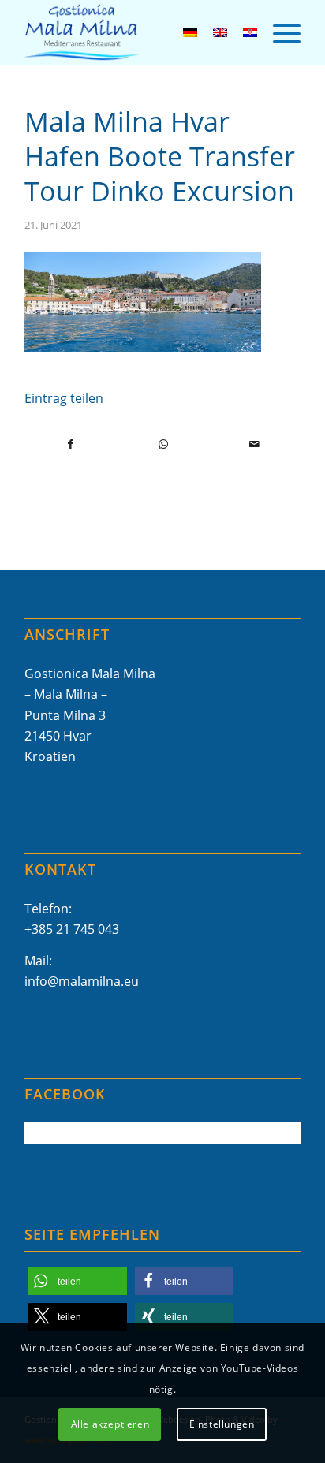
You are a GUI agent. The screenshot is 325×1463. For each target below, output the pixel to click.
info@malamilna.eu (81, 981)
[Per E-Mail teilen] (254, 444)
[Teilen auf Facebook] (71, 444)
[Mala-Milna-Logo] (134, 32)
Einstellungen (222, 1424)
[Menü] (279, 32)
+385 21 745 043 (71, 929)
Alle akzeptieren (110, 1424)
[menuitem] (279, 32)
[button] (77, 1281)
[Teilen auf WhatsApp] (163, 444)
